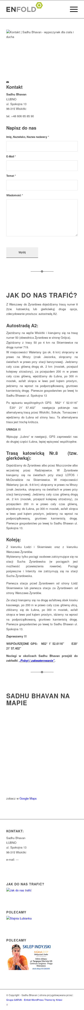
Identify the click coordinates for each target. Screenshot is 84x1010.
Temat (11, 176)
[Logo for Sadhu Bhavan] (34, 9)
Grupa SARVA (14, 999)
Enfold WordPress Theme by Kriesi (43, 999)
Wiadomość (14, 195)
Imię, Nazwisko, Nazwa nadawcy (27, 137)
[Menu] (71, 9)
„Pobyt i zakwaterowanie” (37, 660)
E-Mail (11, 156)
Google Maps (28, 798)
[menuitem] (71, 9)
